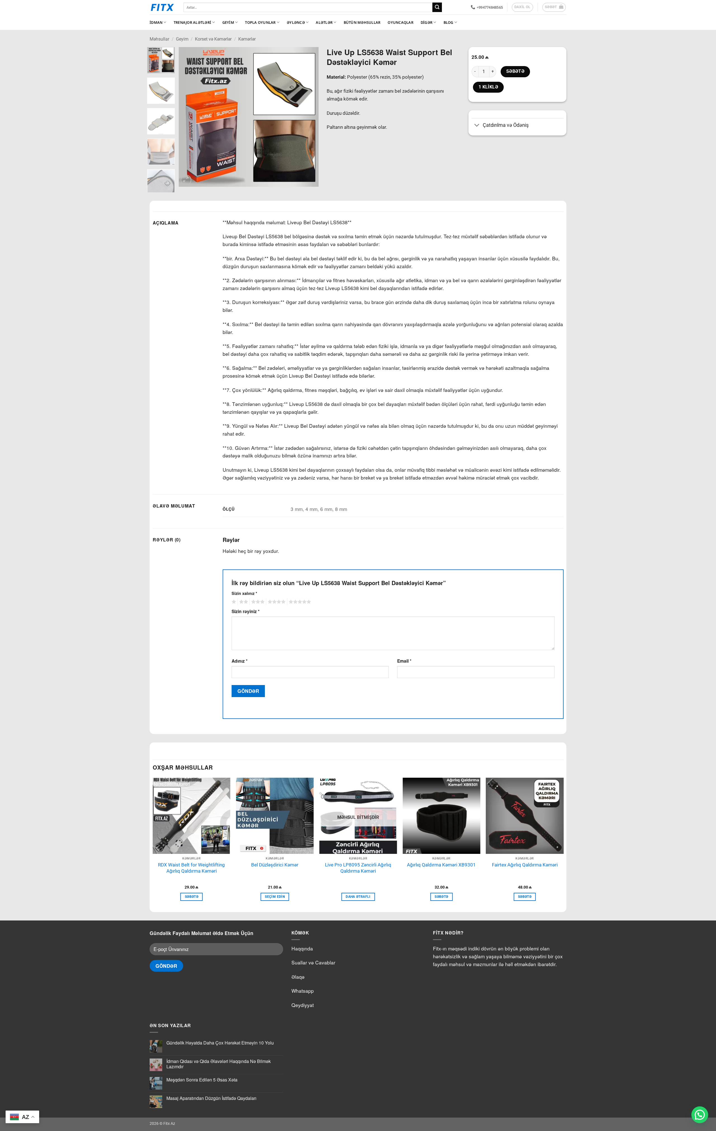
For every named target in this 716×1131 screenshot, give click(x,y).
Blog (448, 22)
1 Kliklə (488, 87)
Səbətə (515, 71)
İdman (156, 22)
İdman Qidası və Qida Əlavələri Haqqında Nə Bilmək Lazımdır (218, 1063)
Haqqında (302, 948)
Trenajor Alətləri (192, 22)
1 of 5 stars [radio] (233, 602)
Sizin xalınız (244, 593)
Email (404, 661)
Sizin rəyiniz (246, 611)
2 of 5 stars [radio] (242, 602)
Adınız (240, 661)
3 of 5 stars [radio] (257, 602)
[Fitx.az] (162, 7)
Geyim (228, 22)
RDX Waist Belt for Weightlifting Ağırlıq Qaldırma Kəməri (191, 868)
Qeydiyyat (302, 1004)
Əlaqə (298, 976)
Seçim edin (274, 897)
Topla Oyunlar (260, 22)
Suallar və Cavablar (313, 962)
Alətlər (324, 22)
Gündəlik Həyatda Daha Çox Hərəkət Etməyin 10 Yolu (220, 1042)
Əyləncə (296, 22)
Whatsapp (302, 990)
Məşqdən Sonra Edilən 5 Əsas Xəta (201, 1079)
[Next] (308, 117)
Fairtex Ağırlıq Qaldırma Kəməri (525, 865)
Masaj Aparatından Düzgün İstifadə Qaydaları (211, 1098)
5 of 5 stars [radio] (299, 602)
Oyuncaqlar (400, 22)
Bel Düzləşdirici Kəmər (274, 865)
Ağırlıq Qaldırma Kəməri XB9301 (441, 865)
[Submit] (437, 7)
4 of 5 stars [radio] (276, 602)
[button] (554, 7)
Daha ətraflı (358, 897)
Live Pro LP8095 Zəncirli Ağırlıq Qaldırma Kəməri (358, 868)
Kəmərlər (247, 39)
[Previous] (188, 117)
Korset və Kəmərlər (213, 39)
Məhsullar (159, 39)
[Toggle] (477, 126)
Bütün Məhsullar (362, 22)
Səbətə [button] (191, 897)
